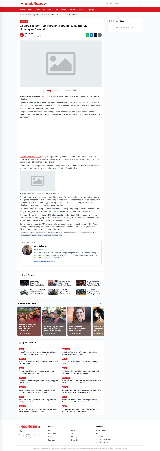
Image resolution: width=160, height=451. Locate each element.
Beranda (22, 10)
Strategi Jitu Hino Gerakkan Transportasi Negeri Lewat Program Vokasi (38, 363)
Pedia (30, 10)
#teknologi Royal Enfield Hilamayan (31, 235)
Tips (56, 10)
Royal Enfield (48, 96)
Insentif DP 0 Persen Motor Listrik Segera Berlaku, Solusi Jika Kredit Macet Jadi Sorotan (80, 401)
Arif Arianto (29, 34)
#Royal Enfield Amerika (55, 233)
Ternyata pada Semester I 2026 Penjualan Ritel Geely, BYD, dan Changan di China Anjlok (81, 410)
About (98, 433)
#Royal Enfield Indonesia (38, 233)
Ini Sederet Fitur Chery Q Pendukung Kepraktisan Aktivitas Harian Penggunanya (79, 353)
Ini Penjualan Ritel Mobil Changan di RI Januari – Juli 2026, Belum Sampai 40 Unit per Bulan (80, 372)
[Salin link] (100, 35)
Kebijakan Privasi (102, 442)
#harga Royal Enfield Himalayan (90, 233)
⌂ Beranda (20, 15)
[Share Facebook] (91, 35)
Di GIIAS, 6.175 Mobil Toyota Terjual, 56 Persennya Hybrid (80, 363)
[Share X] (95, 35)
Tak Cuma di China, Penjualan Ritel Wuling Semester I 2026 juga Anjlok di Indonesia (38, 401)
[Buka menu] (21, 4)
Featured (81, 10)
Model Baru (47, 10)
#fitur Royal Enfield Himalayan (53, 235)
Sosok (63, 10)
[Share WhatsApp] (87, 35)
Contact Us (100, 436)
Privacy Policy (101, 430)
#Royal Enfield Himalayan (71, 233)
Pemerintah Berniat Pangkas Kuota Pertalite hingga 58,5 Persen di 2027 (39, 382)
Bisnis (38, 10)
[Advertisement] (61, 136)
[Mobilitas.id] (36, 3)
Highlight (91, 10)
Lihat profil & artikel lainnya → (44, 261)
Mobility (72, 10)
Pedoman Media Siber (104, 439)
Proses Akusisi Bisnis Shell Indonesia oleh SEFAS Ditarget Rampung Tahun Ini (36, 372)
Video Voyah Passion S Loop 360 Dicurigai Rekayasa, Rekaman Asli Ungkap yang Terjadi (38, 410)
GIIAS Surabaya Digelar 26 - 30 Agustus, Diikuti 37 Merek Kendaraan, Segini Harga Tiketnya (37, 391)
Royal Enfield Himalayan (30, 156)
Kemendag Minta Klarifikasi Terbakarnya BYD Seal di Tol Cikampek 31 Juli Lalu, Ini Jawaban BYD (81, 391)
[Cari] (138, 3)
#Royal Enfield (25, 233)
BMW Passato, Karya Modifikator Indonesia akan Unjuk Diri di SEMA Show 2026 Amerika (81, 382)
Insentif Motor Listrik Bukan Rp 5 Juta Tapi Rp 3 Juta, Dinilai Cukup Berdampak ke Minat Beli (38, 353)
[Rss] (20, 431)
